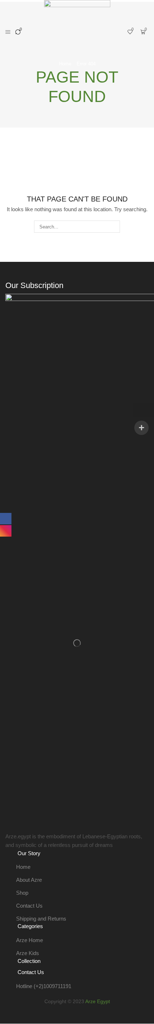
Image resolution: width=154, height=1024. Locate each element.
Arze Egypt (97, 1001)
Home (65, 63)
